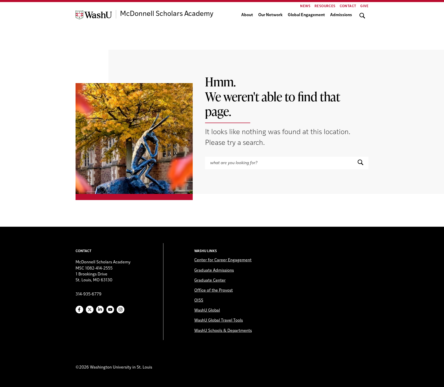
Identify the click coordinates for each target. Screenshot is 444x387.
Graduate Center (210, 281)
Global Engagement (306, 15)
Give (364, 6)
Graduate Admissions (214, 271)
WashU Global (207, 311)
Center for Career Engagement (223, 260)
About (247, 15)
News (305, 6)
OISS (198, 301)
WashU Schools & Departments (223, 331)
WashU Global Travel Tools (218, 321)
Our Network (270, 15)
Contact (348, 6)
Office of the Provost (213, 291)
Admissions (341, 15)
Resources (325, 6)
